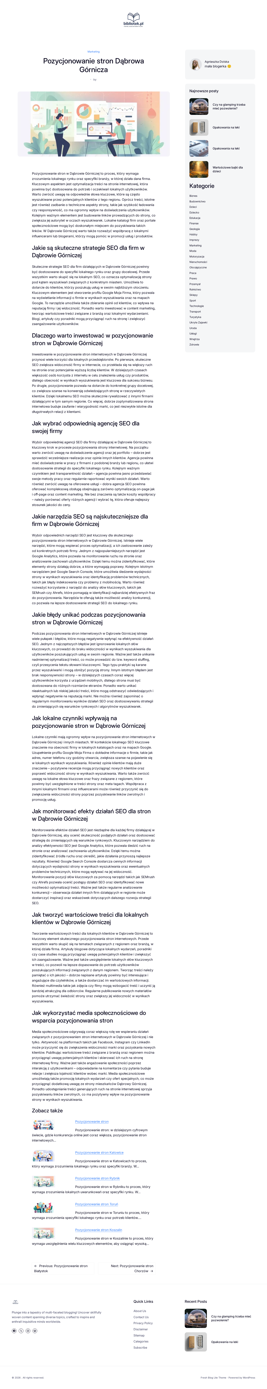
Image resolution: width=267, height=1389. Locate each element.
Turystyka (195, 316)
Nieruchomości (198, 261)
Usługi (193, 333)
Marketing (94, 51)
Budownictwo (197, 201)
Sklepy (193, 294)
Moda (192, 250)
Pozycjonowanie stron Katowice (99, 1152)
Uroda (193, 328)
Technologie (196, 305)
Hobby (193, 234)
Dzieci (193, 206)
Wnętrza (194, 339)
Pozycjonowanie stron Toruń (96, 1204)
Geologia (194, 228)
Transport (195, 311)
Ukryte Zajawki (198, 322)
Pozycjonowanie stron (92, 1121)
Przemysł (194, 284)
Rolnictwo (195, 289)
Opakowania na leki (226, 127)
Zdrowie (194, 344)
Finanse (194, 223)
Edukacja (194, 217)
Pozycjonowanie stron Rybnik (97, 1178)
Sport (192, 300)
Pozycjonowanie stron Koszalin (98, 1230)
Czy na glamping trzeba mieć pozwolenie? (229, 106)
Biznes (193, 195)
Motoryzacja (196, 256)
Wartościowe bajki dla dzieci (228, 169)
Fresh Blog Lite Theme (213, 1377)
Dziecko (194, 212)
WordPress (249, 1377)
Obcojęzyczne (198, 267)
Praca (192, 272)
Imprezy (194, 239)
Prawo (193, 278)
